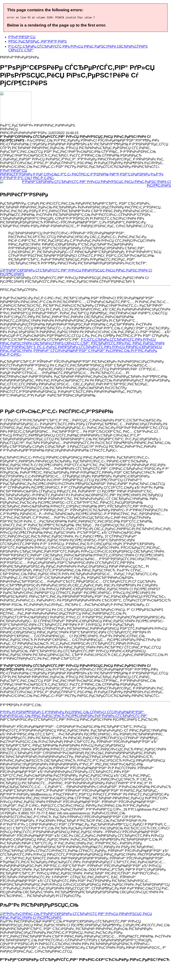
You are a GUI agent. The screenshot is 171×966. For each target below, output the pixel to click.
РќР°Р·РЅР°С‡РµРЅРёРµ (129, 174)
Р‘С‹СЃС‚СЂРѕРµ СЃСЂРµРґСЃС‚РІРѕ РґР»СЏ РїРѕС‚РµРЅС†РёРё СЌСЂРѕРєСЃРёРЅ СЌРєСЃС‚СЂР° (78, 341)
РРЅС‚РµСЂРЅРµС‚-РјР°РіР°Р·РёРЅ (37, 41)
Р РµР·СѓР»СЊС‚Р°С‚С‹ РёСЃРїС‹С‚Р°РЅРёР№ (71, 174)
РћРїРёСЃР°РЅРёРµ (16, 174)
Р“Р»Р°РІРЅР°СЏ (21, 37)
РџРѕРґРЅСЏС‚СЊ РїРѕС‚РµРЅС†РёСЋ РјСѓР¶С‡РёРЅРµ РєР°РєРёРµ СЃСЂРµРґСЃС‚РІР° (73, 716)
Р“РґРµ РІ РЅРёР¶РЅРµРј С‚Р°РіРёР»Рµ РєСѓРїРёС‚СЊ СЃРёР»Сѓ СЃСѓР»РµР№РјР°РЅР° (72, 712)
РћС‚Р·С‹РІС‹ (43, 178)
